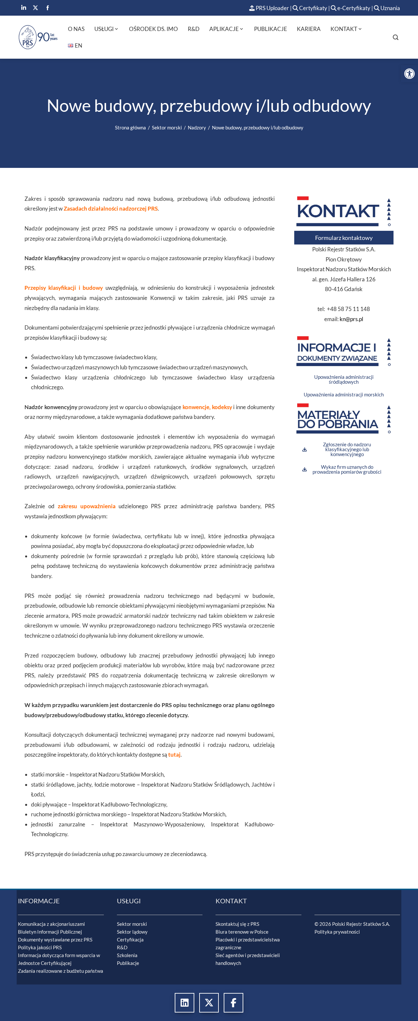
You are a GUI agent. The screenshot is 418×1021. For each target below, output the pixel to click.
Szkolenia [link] (127, 955)
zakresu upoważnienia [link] (87, 506)
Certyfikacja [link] (130, 939)
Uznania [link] (389, 8)
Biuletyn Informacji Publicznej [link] (50, 932)
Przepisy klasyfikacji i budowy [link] (63, 287)
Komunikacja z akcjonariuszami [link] (51, 924)
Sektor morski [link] (132, 924)
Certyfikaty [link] (313, 8)
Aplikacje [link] (224, 28)
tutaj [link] (174, 754)
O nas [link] (76, 28)
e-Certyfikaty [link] (353, 8)
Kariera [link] (309, 28)
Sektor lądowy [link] (132, 932)
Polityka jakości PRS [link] (40, 947)
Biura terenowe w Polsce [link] (242, 932)
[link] (409, 73)
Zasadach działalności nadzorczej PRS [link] (111, 208)
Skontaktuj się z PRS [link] (237, 924)
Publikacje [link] (270, 28)
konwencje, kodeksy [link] (207, 407)
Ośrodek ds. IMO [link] (153, 28)
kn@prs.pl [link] (351, 319)
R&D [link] (194, 28)
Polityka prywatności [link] (337, 932)
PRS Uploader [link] (272, 8)
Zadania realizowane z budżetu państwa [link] (60, 971)
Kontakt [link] (343, 28)
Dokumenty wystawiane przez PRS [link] (55, 939)
